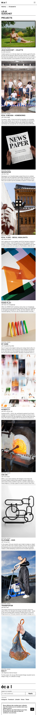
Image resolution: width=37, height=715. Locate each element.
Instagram (4, 699)
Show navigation (34, 2)
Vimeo (23, 699)
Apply (30, 693)
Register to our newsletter (6, 691)
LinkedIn (17, 699)
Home (3, 2)
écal (6, 686)
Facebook (11, 699)
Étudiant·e (12, 7)
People (3, 7)
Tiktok (27, 699)
